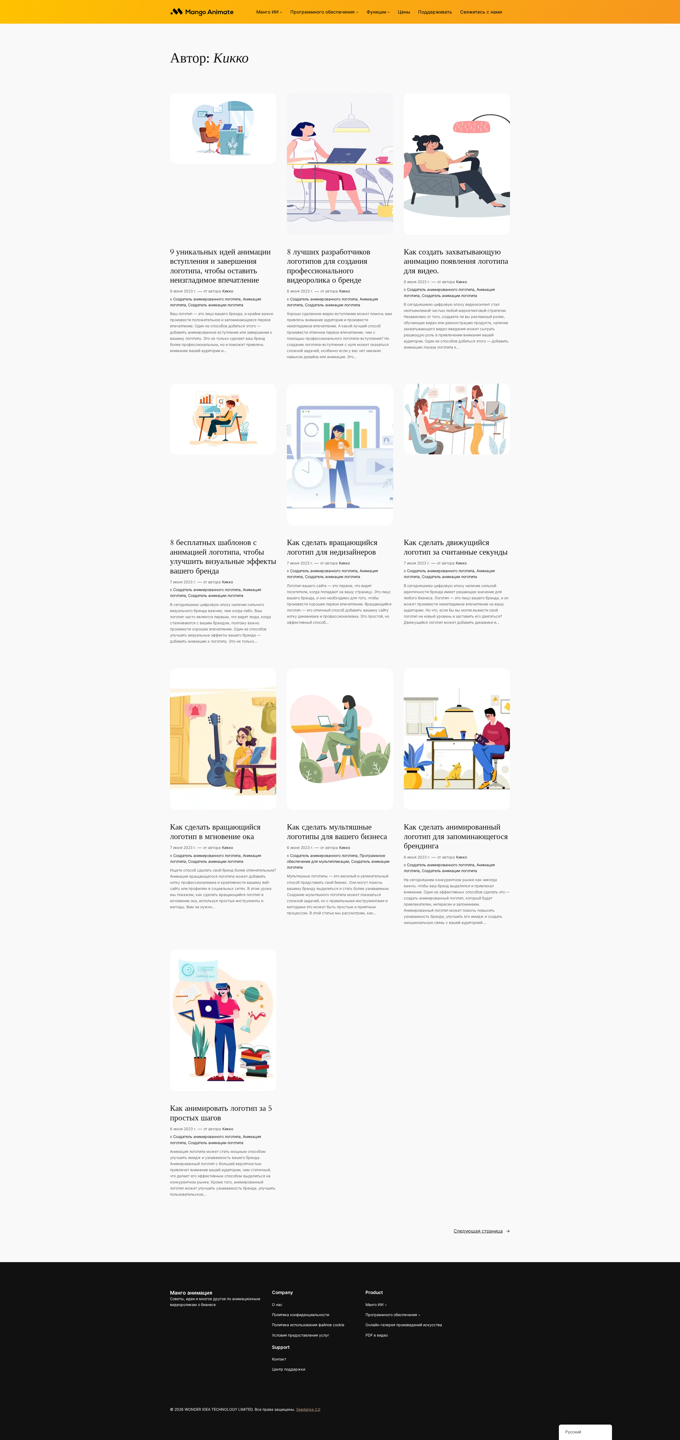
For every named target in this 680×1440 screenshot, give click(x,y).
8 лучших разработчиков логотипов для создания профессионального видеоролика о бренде (328, 266)
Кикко (227, 291)
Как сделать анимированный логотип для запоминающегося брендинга (456, 837)
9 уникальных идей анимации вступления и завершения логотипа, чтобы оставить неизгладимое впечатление (220, 266)
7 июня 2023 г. (183, 582)
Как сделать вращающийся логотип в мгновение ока (215, 832)
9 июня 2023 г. (183, 291)
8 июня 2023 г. (300, 291)
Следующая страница (482, 1231)
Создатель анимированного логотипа (207, 299)
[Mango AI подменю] (281, 12)
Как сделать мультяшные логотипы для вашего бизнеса (337, 832)
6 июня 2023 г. (300, 847)
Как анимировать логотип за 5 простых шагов (221, 1113)
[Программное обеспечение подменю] (357, 12)
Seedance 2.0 (308, 1409)
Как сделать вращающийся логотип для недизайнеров (332, 547)
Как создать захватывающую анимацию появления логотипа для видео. (456, 262)
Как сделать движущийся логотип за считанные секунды (456, 547)
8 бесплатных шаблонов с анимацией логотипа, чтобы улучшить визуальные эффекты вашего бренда (223, 557)
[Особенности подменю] (388, 12)
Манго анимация (191, 1293)
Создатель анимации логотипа (215, 305)
